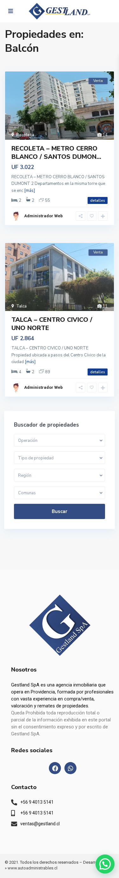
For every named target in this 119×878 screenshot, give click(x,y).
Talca (21, 306)
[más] (29, 190)
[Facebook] (55, 768)
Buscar (59, 511)
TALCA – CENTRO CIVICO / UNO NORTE (51, 323)
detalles (97, 200)
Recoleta (25, 135)
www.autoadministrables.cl (32, 868)
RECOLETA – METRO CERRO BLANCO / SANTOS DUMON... (56, 152)
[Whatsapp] (70, 768)
